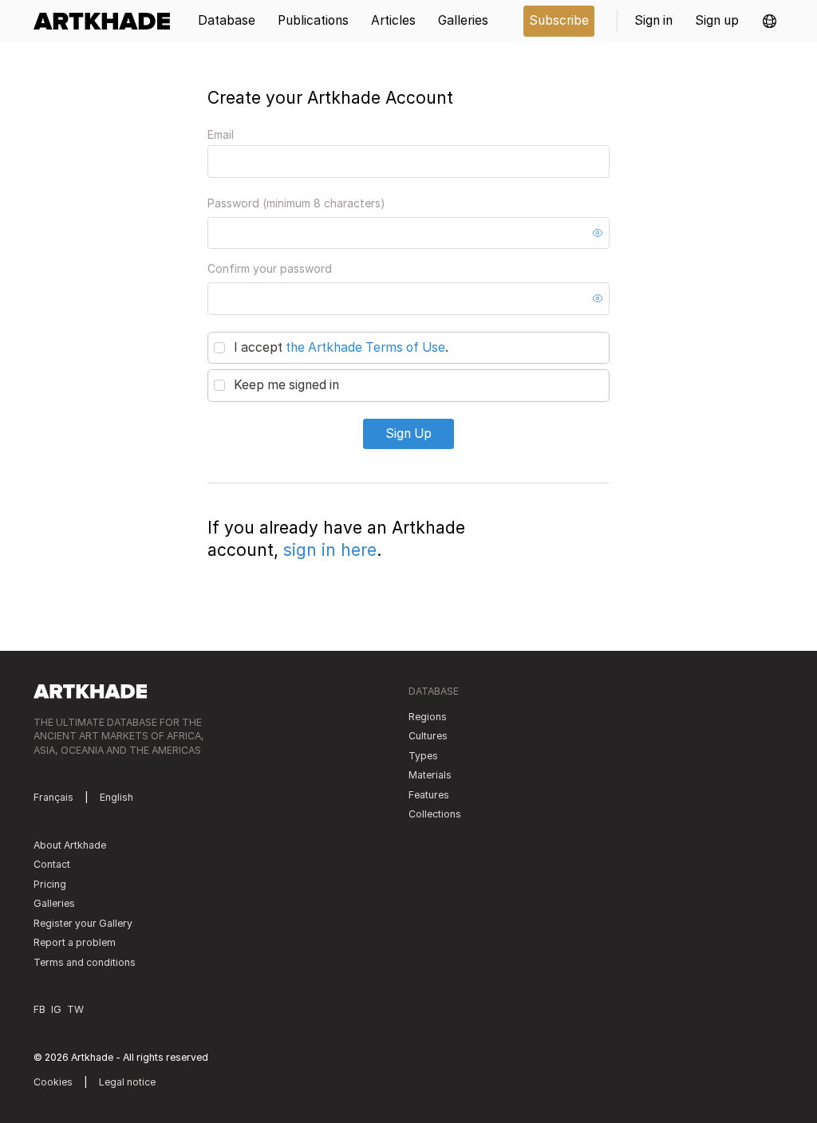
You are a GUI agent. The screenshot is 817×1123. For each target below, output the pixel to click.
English (116, 797)
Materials (430, 775)
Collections (434, 814)
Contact (52, 864)
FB (39, 1009)
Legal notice (127, 1082)
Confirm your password (269, 268)
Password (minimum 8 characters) (296, 203)
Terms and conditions (85, 962)
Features (428, 795)
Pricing (50, 884)
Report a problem (75, 942)
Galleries (54, 903)
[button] (769, 21)
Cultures (428, 736)
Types (423, 756)
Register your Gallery (83, 923)
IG (56, 1009)
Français (53, 797)
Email (220, 134)
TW (75, 1009)
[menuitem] (107, 21)
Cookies (53, 1082)
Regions (427, 717)
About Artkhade (70, 845)
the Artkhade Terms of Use (365, 347)
